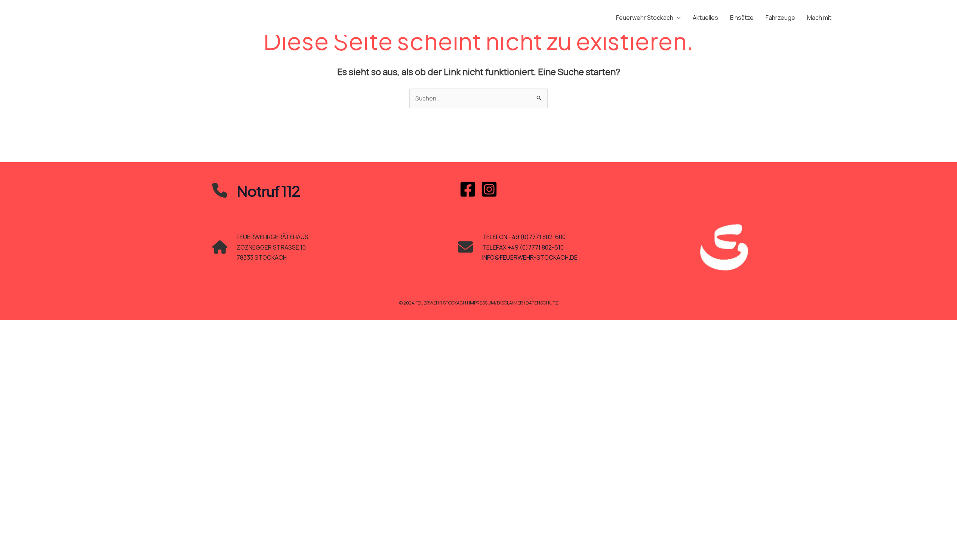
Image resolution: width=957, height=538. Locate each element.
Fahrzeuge (780, 17)
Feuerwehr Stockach (644, 17)
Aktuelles (705, 17)
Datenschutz (542, 303)
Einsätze (742, 17)
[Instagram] (489, 189)
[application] (677, 17)
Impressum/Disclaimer (496, 303)
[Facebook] (467, 189)
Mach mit (819, 17)
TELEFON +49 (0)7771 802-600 (524, 237)
